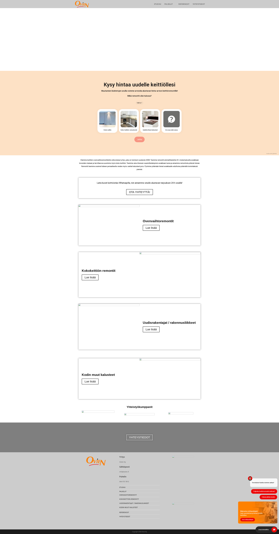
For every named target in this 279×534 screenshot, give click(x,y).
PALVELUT (122, 491)
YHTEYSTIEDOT (124, 516)
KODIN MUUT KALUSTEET (128, 507)
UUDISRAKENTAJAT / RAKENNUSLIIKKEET (134, 503)
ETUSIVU (122, 487)
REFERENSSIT (124, 512)
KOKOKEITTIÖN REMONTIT (129, 499)
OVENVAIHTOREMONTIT (128, 495)
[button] (74, 38)
